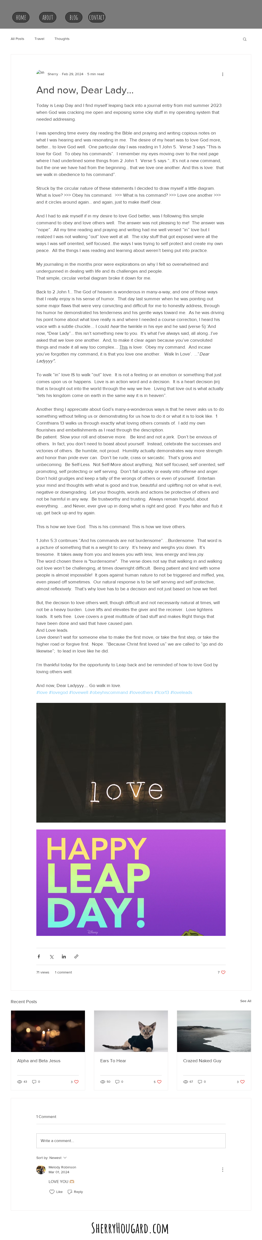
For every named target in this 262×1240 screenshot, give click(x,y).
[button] (244, 39)
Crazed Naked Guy (202, 1060)
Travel (39, 39)
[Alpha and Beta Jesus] (48, 1031)
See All (245, 1001)
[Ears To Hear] (131, 1031)
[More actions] (223, 74)
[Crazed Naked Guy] (214, 1031)
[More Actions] (223, 1170)
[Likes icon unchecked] (52, 1192)
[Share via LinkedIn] (63, 956)
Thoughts (62, 39)
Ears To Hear (113, 1060)
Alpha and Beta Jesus (38, 1060)
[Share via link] (76, 956)
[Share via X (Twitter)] (51, 956)
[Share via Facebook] (38, 956)
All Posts (17, 39)
